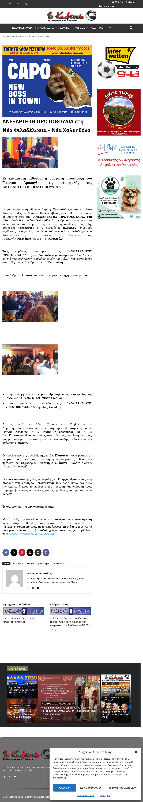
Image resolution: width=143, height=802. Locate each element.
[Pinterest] (21, 552)
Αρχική (5, 36)
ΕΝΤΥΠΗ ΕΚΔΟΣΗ (111, 683)
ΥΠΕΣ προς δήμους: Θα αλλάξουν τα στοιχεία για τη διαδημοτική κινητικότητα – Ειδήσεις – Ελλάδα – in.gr (70, 624)
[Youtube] (38, 587)
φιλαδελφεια (44, 563)
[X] (26, 4)
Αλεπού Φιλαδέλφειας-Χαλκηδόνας (32, 533)
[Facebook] (10, 4)
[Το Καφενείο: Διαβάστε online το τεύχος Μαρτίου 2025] (116, 686)
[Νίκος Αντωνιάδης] (14, 580)
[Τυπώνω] (38, 552)
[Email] (30, 552)
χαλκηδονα (59, 563)
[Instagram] (18, 4)
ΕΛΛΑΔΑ (13, 683)
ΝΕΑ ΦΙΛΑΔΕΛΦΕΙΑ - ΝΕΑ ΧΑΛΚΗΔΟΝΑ (30, 36)
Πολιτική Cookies (85, 795)
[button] (136, 752)
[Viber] (46, 552)
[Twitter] (10, 777)
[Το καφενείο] (71, 16)
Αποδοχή (64, 787)
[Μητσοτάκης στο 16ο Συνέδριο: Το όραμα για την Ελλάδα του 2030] (22, 686)
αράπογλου (18, 563)
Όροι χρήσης (106, 795)
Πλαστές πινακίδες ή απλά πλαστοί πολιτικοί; (19, 620)
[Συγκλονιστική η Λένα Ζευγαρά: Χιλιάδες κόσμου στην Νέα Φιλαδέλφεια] (22, 711)
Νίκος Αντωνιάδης (17, 138)
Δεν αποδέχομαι (90, 787)
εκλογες (30, 563)
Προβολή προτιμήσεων (121, 787)
